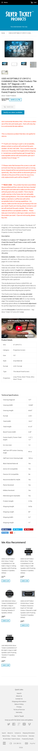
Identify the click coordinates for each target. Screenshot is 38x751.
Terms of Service (19, 709)
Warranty (19, 712)
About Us (19, 696)
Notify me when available (13, 112)
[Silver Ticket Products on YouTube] (24, 725)
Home (3, 33)
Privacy (19, 707)
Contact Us (19, 699)
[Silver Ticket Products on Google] (19, 725)
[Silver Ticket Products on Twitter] (8, 725)
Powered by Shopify (27, 738)
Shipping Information (19, 701)
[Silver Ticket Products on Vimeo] (29, 725)
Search (19, 693)
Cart (35, 2)
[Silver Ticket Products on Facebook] (13, 725)
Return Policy (19, 704)
